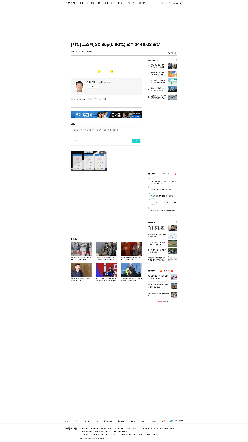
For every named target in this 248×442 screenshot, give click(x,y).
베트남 (175, 271)
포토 (134, 3)
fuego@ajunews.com (104, 82)
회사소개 (67, 421)
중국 (81, 3)
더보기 (157, 301)
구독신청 (76, 421)
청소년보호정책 (121, 421)
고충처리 (143, 421)
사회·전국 (120, 3)
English (163, 3)
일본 (169, 271)
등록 (136, 141)
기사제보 (96, 421)
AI (87, 3)
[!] (176, 60)
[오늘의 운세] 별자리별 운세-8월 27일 (162, 196)
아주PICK (151, 222)
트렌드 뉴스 (152, 60)
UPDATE (172, 174)
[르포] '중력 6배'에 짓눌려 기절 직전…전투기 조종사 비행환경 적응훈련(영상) (106, 258)
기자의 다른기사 (93, 87)
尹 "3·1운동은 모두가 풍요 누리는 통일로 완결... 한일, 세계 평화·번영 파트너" (106, 280)
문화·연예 (142, 3)
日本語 (168, 3)
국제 (128, 3)
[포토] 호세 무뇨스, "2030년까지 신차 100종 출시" (163, 203)
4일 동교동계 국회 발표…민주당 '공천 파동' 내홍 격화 (81, 280)
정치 (112, 3)
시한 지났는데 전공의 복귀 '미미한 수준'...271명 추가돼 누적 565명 (81, 258)
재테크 (99, 3)
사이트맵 (153, 421)
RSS (162, 421)
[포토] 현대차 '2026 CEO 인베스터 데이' (163, 211)
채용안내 (86, 421)
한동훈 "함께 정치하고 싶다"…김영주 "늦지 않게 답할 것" (131, 258)
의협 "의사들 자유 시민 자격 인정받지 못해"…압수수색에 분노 (131, 280)
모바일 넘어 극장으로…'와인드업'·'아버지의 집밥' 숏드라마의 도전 (163, 182)
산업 (92, 3)
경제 (106, 3)
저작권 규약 (133, 421)
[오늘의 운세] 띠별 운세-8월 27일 (161, 190)
